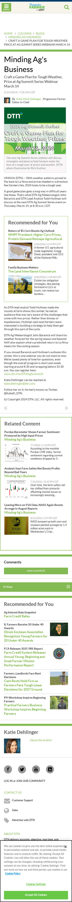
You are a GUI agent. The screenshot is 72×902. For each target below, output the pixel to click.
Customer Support (22, 800)
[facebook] (8, 769)
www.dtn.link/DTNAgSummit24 (23, 374)
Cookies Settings (36, 884)
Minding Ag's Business (24, 37)
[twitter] (22, 769)
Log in (8, 781)
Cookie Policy (12, 873)
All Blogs (8, 587)
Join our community (30, 781)
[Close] (65, 846)
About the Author (41, 740)
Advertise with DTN (23, 820)
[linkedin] (50, 769)
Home (8, 33)
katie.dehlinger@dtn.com (19, 383)
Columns (24, 33)
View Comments (36, 571)
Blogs (40, 33)
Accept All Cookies (36, 895)
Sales (15, 810)
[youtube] (36, 769)
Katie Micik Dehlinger (29, 99)
